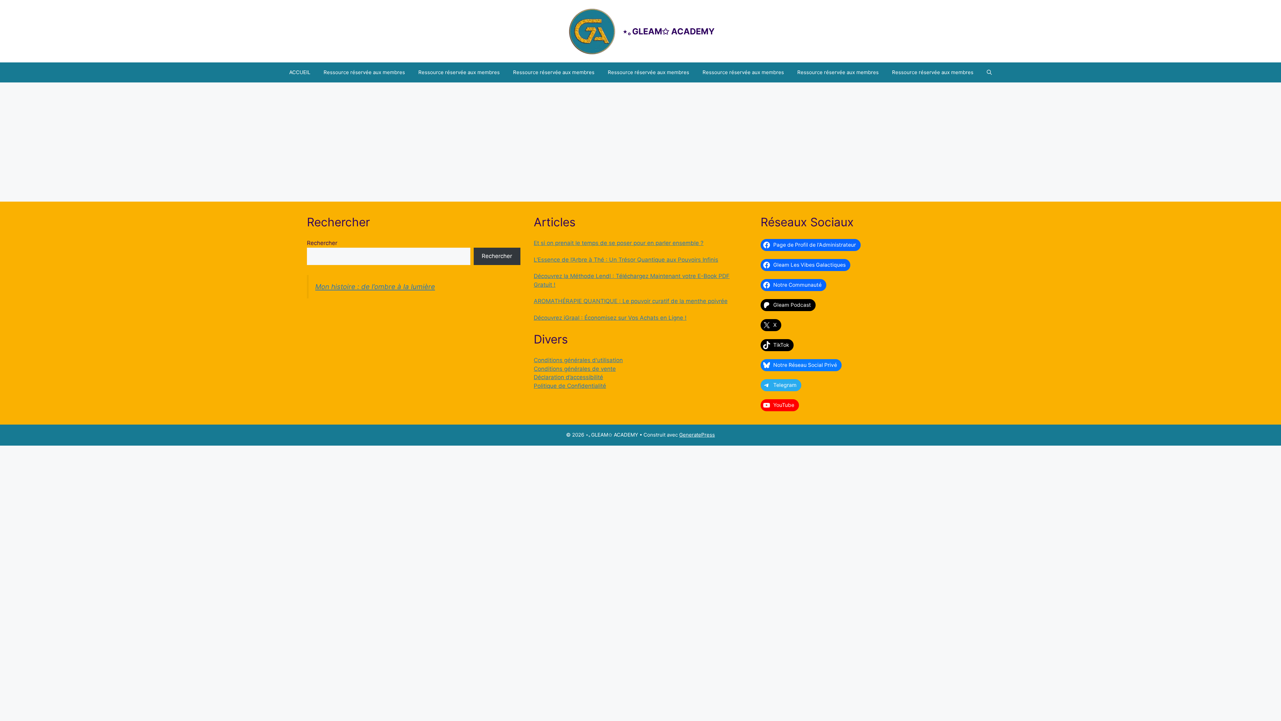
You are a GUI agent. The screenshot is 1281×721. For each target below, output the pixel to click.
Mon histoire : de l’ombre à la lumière (375, 286)
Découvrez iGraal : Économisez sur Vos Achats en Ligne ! (610, 317)
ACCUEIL (299, 72)
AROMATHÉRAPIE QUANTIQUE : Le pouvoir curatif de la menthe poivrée (631, 301)
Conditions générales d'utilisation (578, 360)
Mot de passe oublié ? (641, 188)
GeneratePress (697, 435)
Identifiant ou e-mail (589, 91)
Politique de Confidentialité (570, 386)
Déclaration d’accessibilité (568, 377)
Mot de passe (581, 119)
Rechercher (322, 243)
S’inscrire (680, 168)
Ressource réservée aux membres (364, 72)
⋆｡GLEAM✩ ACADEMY (668, 31)
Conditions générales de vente (575, 369)
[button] (989, 72)
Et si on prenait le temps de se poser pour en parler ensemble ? (619, 243)
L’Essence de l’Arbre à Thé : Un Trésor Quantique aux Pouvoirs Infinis (626, 259)
